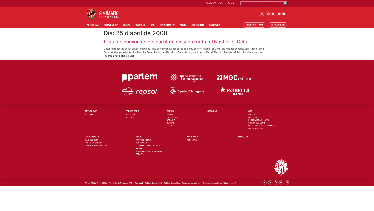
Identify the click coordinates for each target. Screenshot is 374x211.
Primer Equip (111, 25)
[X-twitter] (262, 14)
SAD (153, 25)
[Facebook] (273, 14)
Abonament (198, 25)
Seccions (140, 25)
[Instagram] (268, 14)
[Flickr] (284, 14)
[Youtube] (279, 14)
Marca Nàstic (167, 25)
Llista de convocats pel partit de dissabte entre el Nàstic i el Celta (176, 42)
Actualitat (93, 25)
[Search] (285, 3)
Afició (183, 25)
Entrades (214, 25)
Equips (126, 25)
